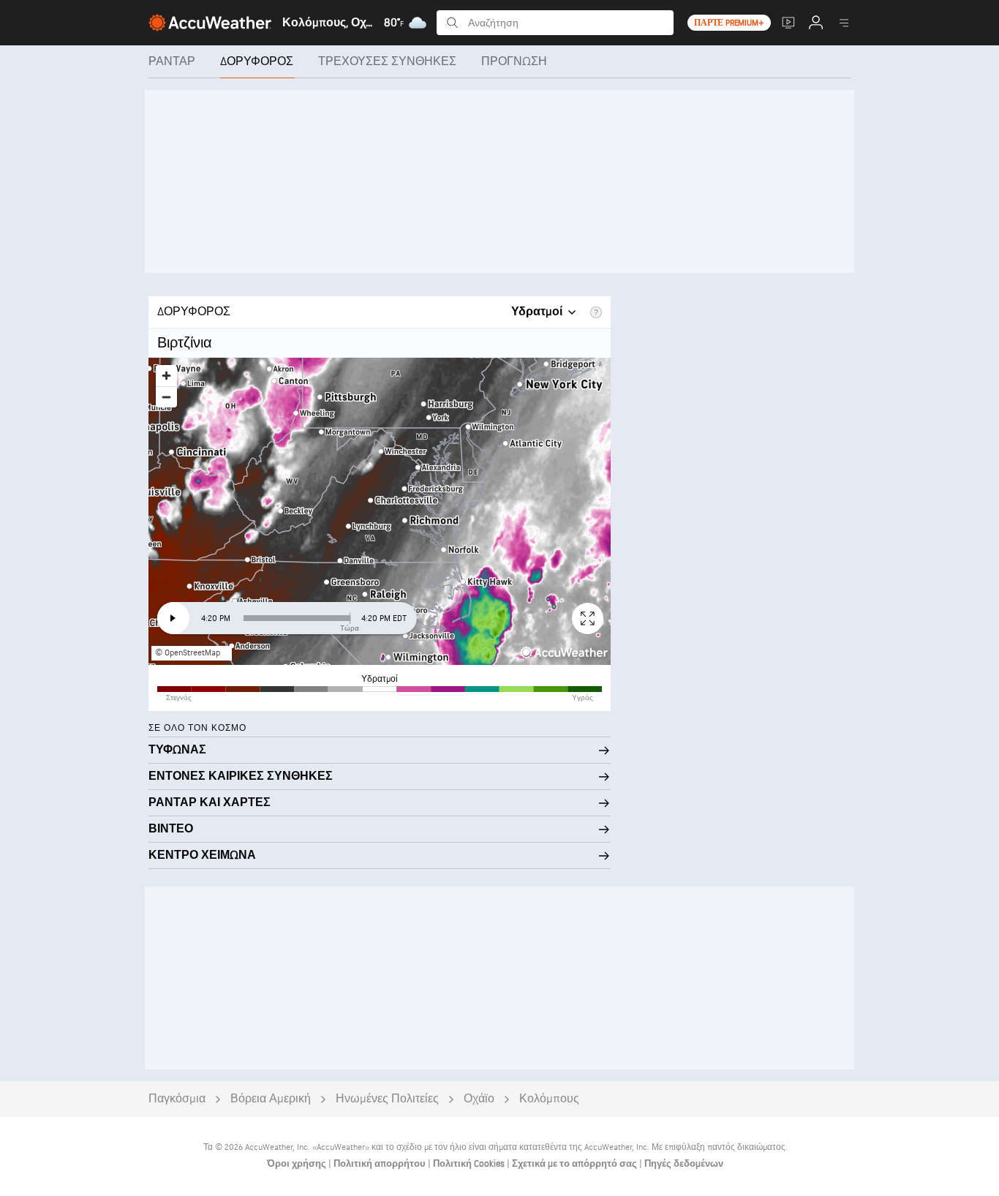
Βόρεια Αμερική (270, 1099)
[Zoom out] (166, 396)
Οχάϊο (479, 1099)
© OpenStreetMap (187, 652)
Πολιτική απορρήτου (380, 1164)
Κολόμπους (549, 1099)
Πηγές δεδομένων (683, 1164)
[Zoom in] (166, 375)
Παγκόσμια (177, 1099)
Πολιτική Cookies (470, 1164)
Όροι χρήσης (297, 1164)
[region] (379, 511)
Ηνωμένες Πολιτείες (387, 1099)
